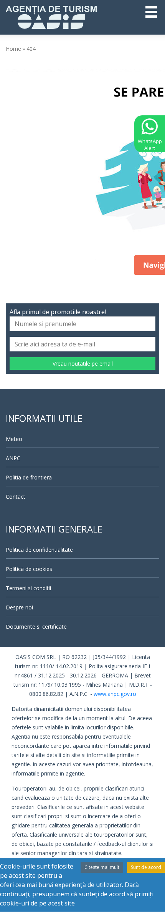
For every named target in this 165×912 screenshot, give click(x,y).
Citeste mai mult (101, 867)
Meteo (14, 439)
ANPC (13, 458)
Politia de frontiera (29, 477)
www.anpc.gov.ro (115, 693)
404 (31, 48)
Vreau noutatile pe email (83, 363)
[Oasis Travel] (51, 16)
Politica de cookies (29, 568)
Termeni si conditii (28, 588)
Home (13, 48)
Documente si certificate (36, 626)
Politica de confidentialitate (39, 549)
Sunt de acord (146, 867)
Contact (15, 496)
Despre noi (19, 607)
